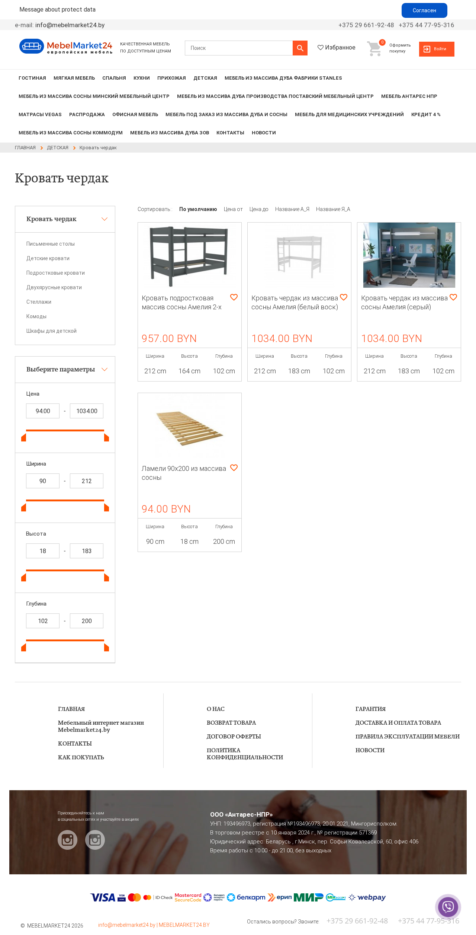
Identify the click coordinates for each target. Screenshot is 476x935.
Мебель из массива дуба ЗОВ (169, 132)
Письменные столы (50, 244)
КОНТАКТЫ (230, 132)
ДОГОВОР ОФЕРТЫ (234, 736)
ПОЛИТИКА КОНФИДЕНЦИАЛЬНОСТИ (245, 754)
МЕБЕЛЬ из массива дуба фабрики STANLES (283, 78)
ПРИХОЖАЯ (171, 78)
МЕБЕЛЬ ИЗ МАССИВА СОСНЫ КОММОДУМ (71, 132)
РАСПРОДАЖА (87, 114)
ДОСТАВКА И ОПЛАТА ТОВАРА (398, 723)
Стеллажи (38, 302)
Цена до (260, 209)
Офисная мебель (135, 114)
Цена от (234, 209)
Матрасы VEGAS (40, 114)
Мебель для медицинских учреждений (349, 114)
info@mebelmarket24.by (69, 25)
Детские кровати (48, 258)
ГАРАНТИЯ (371, 709)
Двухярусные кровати (54, 287)
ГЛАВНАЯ (71, 709)
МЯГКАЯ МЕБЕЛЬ (74, 78)
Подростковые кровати (55, 273)
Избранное (340, 47)
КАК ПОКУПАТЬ (81, 757)
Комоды (36, 316)
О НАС (216, 709)
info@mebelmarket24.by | (128, 925)
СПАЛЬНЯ (114, 78)
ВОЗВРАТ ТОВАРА (231, 723)
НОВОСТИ (264, 132)
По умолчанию (198, 209)
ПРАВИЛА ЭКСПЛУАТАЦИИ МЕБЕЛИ (408, 736)
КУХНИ (142, 78)
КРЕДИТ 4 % (426, 114)
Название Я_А (333, 209)
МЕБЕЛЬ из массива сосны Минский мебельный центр (94, 96)
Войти (440, 49)
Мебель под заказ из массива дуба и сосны (226, 114)
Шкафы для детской (51, 331)
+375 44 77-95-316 (426, 25)
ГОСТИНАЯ (32, 78)
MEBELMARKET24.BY (184, 925)
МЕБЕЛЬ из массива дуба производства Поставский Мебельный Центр (275, 96)
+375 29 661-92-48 (366, 25)
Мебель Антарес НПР (409, 96)
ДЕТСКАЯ (205, 78)
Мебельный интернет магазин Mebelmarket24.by (101, 726)
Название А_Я (293, 209)
